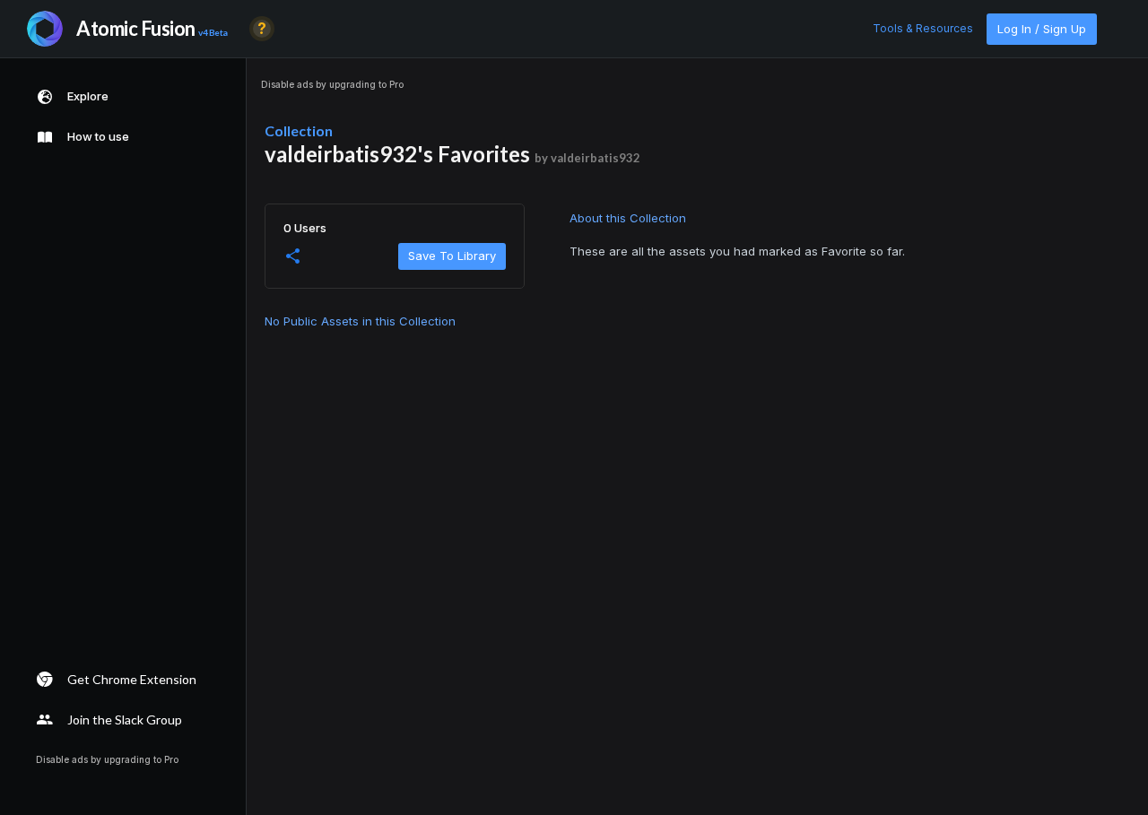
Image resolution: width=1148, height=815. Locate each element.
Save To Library (452, 255)
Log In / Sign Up (1041, 29)
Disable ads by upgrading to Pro (332, 84)
